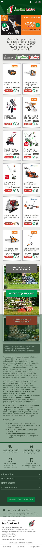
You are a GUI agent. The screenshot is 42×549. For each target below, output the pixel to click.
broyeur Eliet (14, 431)
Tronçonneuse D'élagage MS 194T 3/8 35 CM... (30, 85)
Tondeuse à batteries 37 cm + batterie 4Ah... (31, 151)
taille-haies (30, 361)
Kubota (35, 369)
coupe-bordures (9, 363)
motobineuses (21, 363)
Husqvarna (7, 371)
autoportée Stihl (23, 436)
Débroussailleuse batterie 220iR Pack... (32, 217)
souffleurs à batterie (19, 365)
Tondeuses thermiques (12, 357)
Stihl (30, 369)
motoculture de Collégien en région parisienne (20, 376)
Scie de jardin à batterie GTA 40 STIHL (31, 117)
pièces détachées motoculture (16, 398)
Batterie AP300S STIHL (11, 83)
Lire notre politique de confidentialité (13, 539)
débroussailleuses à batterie (14, 361)
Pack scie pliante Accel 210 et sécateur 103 (11, 118)
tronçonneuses (33, 363)
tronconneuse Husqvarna (17, 425)
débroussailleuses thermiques (14, 359)
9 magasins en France (28, 412)
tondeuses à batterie (29, 357)
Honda (14, 371)
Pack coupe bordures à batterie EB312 (11, 184)
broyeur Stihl (32, 429)
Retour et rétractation (21, 499)
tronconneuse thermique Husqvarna (24, 426)
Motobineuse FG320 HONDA (11, 150)
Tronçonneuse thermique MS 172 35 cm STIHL (11, 251)
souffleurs (7, 365)
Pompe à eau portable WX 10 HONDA (11, 217)
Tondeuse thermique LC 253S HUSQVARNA (30, 185)
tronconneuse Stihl (28, 423)
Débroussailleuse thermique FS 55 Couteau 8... (32, 250)
